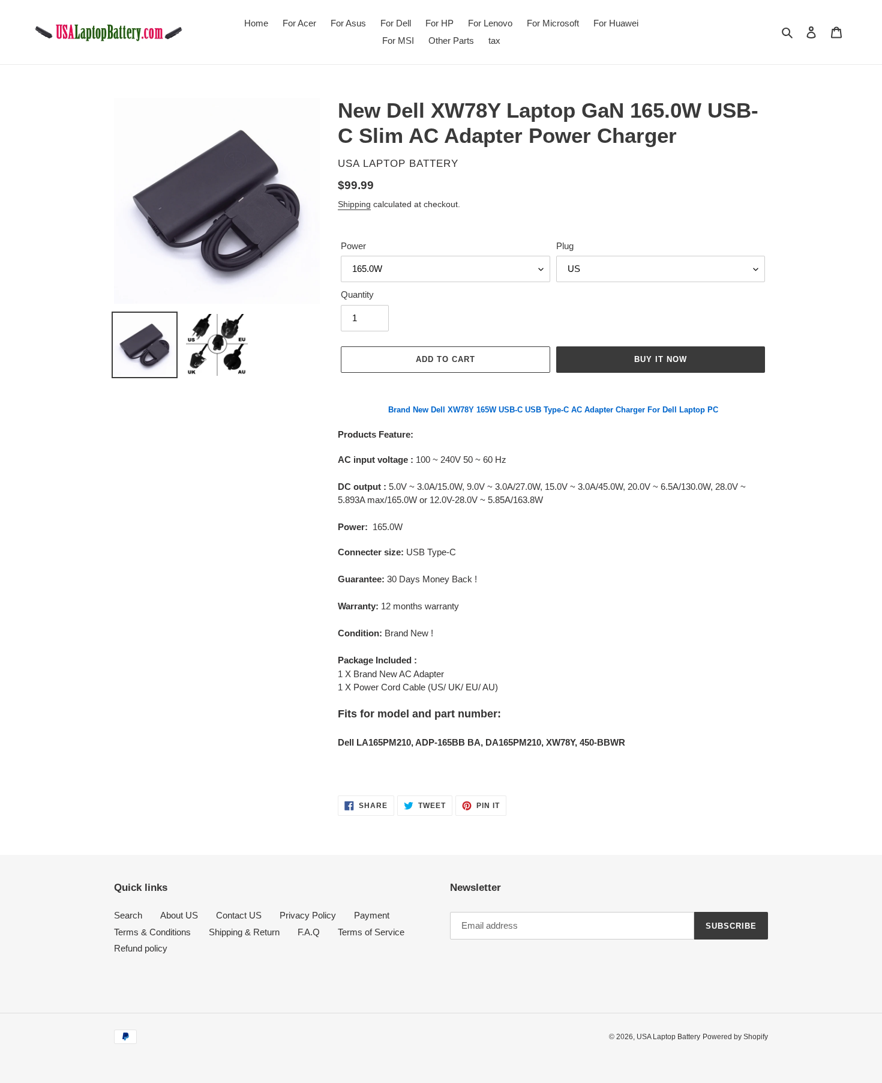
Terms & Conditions (152, 932)
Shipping (354, 204)
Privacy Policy (308, 915)
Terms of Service (371, 932)
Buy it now (660, 359)
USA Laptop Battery (668, 1037)
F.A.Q (309, 932)
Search (128, 915)
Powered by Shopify (735, 1037)
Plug (565, 246)
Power (353, 246)
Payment (371, 915)
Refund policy (140, 948)
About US (179, 915)
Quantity (357, 294)
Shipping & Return (244, 932)
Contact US (239, 915)
